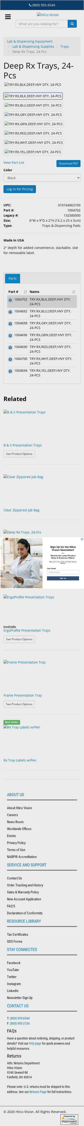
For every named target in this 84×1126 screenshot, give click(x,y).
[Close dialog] (82, 539)
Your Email (51, 568)
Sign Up (63, 578)
